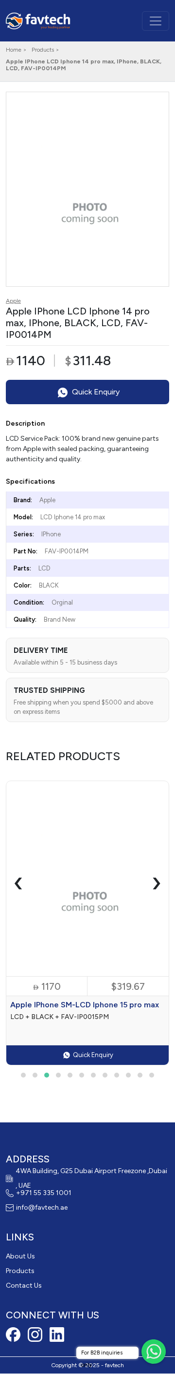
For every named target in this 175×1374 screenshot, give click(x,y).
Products (20, 1271)
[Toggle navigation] (155, 21)
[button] (23, 1075)
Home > (16, 49)
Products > (45, 49)
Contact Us (24, 1285)
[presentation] (18, 882)
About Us (20, 1256)
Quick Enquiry (95, 391)
